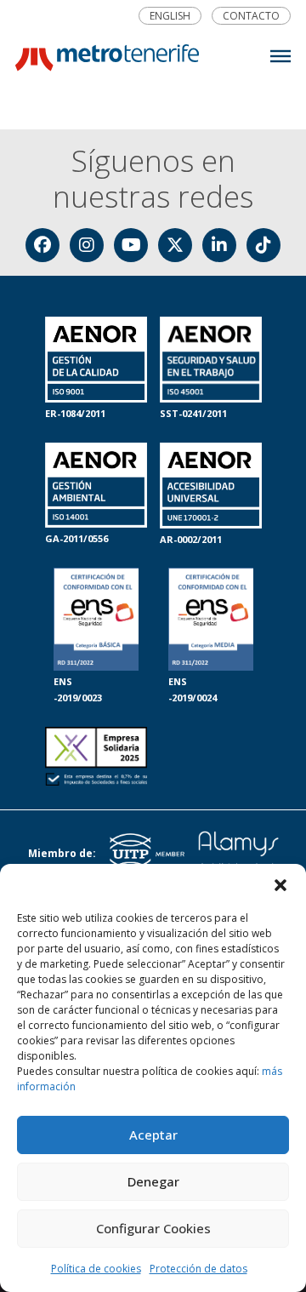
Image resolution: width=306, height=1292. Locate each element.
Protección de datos (198, 1268)
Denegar (153, 1181)
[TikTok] (263, 245)
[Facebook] (43, 245)
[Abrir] (280, 56)
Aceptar (153, 1134)
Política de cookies (96, 1268)
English (170, 16)
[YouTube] (131, 245)
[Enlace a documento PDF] (96, 758)
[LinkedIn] (219, 245)
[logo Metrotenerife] (107, 61)
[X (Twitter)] (175, 245)
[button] (280, 885)
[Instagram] (87, 245)
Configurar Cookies (153, 1228)
